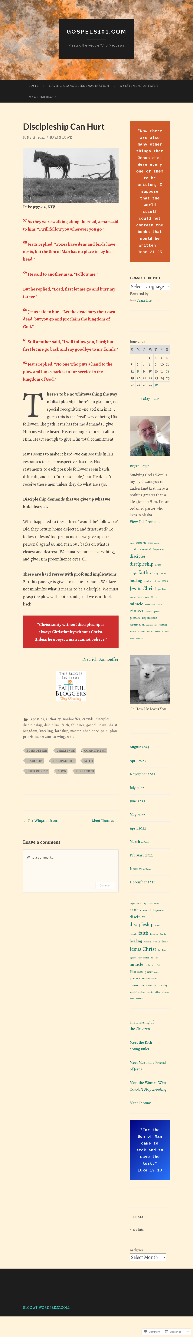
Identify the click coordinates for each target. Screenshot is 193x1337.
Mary (139, 597)
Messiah (154, 597)
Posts (33, 86)
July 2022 (137, 787)
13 (138, 371)
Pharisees (136, 611)
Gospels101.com (96, 31)
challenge (66, 751)
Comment (105, 885)
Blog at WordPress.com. (46, 1307)
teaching (163, 624)
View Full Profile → (145, 521)
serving (59, 736)
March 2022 (139, 841)
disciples (103, 719)
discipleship (32, 725)
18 (167, 371)
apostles (37, 719)
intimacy (156, 581)
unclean (141, 631)
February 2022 (141, 855)
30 (156, 384)
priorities (30, 736)
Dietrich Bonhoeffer (100, 659)
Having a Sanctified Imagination (79, 86)
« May (145, 398)
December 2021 (142, 882)
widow (157, 631)
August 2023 (139, 747)
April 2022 (138, 828)
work (132, 638)
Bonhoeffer (71, 719)
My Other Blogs (42, 97)
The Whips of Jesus (40, 820)
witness (165, 631)
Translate (144, 300)
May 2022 (137, 814)
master (75, 731)
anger (132, 543)
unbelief (133, 631)
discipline (52, 725)
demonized (145, 549)
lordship (61, 731)
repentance (149, 618)
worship (139, 638)
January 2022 (140, 868)
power (148, 611)
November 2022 (142, 774)
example (133, 573)
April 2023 (138, 760)
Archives (136, 1250)
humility (147, 581)
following (154, 573)
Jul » (155, 398)
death (134, 549)
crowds (88, 719)
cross (150, 542)
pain (104, 731)
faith (65, 725)
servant (45, 736)
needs (147, 604)
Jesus (165, 581)
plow (113, 731)
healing (136, 580)
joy (159, 589)
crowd (156, 543)
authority (53, 719)
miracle (136, 604)
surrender (85, 771)
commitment (95, 751)
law (164, 589)
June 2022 (137, 801)
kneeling (46, 731)
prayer (156, 611)
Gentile (163, 573)
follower (77, 725)
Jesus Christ (108, 725)
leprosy (133, 597)
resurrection (137, 624)
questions (135, 618)
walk (70, 736)
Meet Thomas (105, 820)
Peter (159, 604)
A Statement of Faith (139, 86)
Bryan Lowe (61, 137)
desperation (158, 549)
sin (155, 624)
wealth (150, 631)
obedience (91, 731)
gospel (91, 725)
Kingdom (30, 731)
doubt (158, 564)
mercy (146, 597)
